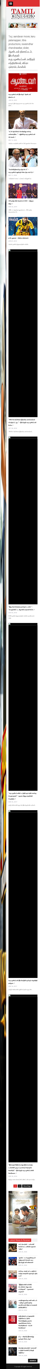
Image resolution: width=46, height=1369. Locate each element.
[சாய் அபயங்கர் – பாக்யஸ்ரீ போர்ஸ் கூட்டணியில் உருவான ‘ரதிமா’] (12, 1248)
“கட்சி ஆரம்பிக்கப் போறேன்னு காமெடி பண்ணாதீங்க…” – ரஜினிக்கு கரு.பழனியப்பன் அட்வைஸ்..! (21, 134)
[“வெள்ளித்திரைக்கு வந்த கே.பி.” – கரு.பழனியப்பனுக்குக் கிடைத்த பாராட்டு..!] (23, 157)
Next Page (27, 1186)
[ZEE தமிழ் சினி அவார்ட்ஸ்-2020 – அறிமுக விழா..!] (23, 191)
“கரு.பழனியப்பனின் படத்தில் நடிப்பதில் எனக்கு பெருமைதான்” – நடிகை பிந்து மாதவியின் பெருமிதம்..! (22, 796)
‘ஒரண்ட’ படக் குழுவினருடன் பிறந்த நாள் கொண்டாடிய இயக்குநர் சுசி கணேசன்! (27, 1260)
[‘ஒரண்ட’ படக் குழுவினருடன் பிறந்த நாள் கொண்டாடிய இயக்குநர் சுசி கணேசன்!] (12, 1261)
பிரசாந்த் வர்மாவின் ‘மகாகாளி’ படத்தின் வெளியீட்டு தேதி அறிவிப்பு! (28, 1350)
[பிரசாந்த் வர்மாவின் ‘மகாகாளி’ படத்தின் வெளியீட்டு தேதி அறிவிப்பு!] (12, 1351)
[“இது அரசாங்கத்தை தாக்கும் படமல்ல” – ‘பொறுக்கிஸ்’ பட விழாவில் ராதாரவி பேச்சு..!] (23, 520)
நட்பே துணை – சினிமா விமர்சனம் (18, 238)
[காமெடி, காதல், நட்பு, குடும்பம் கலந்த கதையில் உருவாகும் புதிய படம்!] (12, 1274)
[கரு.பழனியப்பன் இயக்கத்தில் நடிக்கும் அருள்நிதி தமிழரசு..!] (23, 894)
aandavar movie (22, 36)
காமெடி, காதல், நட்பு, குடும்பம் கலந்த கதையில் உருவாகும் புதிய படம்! (28, 1273)
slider (26, 47)
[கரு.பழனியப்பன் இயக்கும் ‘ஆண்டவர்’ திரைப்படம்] (23, 82)
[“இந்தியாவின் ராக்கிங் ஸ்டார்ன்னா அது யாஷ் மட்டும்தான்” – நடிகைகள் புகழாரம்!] (12, 1288)
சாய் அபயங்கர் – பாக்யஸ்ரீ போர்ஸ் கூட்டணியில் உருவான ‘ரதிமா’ (27, 1246)
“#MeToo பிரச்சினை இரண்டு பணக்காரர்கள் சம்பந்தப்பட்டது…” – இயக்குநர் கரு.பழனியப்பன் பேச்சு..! (22, 422)
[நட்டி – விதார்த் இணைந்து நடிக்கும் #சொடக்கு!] (12, 1340)
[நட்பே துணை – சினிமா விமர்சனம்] (23, 226)
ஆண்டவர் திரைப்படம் (20, 51)
